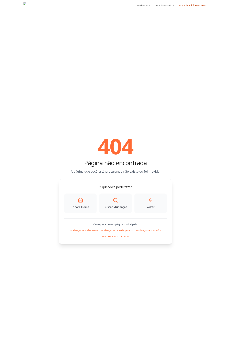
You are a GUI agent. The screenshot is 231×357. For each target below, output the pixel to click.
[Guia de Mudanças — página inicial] (46, 5)
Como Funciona (110, 236)
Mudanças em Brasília (148, 230)
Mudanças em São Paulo (84, 230)
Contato (125, 236)
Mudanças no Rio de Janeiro (117, 230)
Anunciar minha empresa (192, 5)
